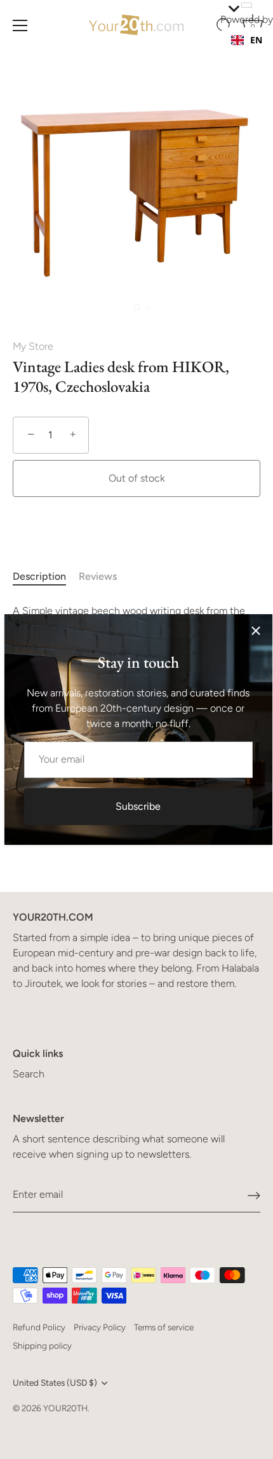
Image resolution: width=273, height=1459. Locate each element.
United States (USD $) (55, 1382)
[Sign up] (254, 1195)
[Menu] (20, 25)
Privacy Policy (100, 1327)
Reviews (98, 576)
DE (256, 53)
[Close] (256, 631)
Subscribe (138, 806)
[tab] (46, 576)
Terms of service (164, 1327)
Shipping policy (42, 1345)
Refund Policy (39, 1327)
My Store (33, 346)
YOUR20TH (65, 1408)
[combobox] (247, 40)
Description (39, 576)
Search (28, 1074)
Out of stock (137, 478)
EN (256, 40)
